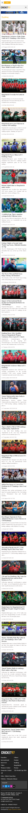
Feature (16, 760)
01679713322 (12, 799)
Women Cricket (5, 768)
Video (2, 765)
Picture (16, 768)
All (2, 773)
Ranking (16, 762)
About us (4, 804)
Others (16, 757)
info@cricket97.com (6, 801)
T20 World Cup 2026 (20, 770)
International (5, 760)
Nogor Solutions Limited (14, 809)
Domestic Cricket (6, 770)
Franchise (4, 757)
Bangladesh (17, 765)
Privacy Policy (13, 804)
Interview (4, 762)
